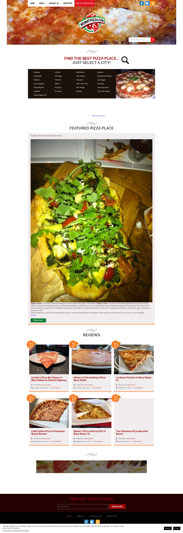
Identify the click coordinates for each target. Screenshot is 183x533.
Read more (38, 320)
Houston (79, 80)
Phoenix (58, 87)
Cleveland (80, 76)
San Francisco (103, 87)
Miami (57, 84)
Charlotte (38, 76)
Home (32, 3)
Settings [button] (167, 528)
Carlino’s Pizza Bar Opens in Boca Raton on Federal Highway (49, 379)
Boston (100, 72)
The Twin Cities (104, 91)
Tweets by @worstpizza (98, 116)
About (42, 3)
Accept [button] (177, 528)
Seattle (37, 91)
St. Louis (58, 91)
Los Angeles (39, 84)
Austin (57, 72)
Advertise (67, 3)
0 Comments (55, 388)
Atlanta (37, 72)
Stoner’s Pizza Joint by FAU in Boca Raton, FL (90, 432)
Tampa (79, 91)
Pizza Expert (46, 385)
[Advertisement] (91, 108)
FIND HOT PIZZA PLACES (85, 3)
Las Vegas (102, 80)
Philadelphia (39, 87)
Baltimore (80, 72)
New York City (82, 84)
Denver (37, 80)
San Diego (80, 87)
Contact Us (54, 3)
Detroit (58, 80)
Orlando (101, 84)
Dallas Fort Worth (105, 76)
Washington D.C (40, 95)
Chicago (58, 76)
